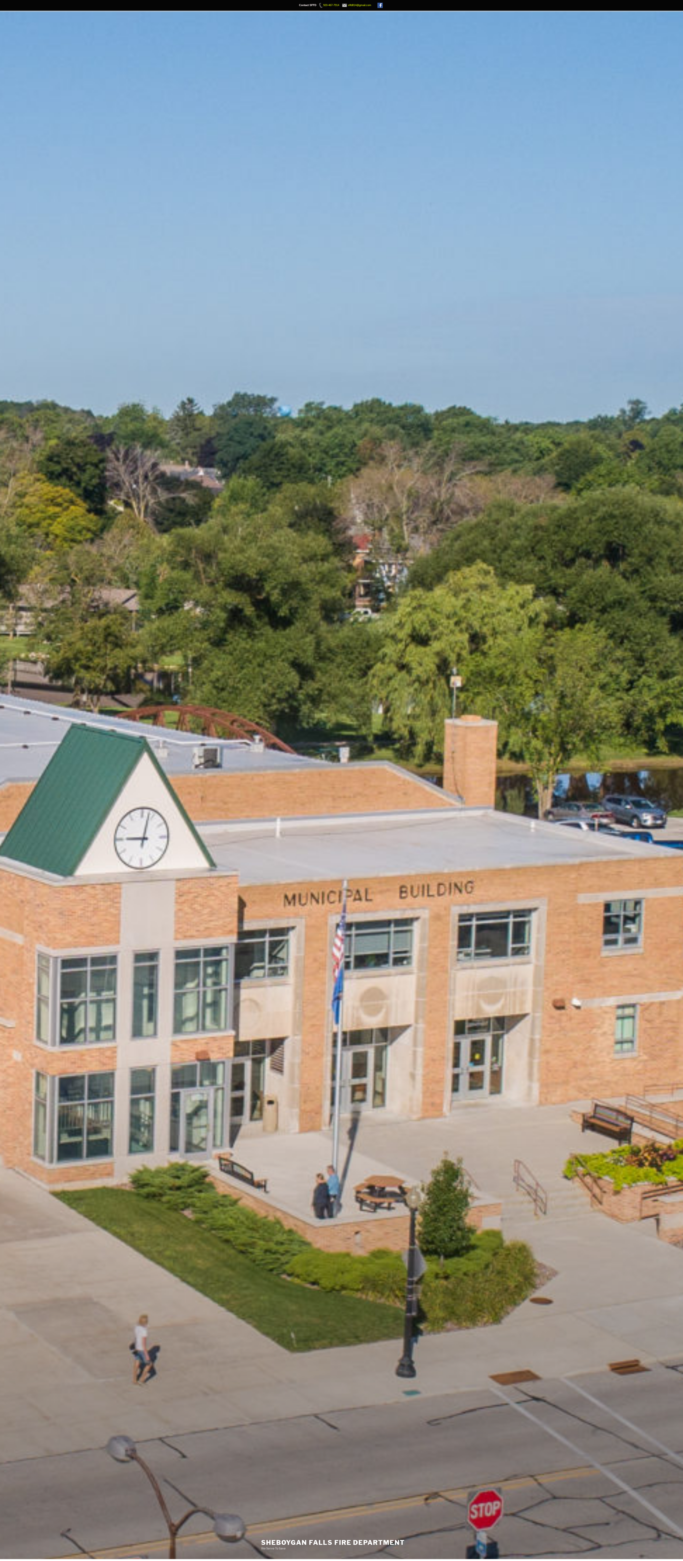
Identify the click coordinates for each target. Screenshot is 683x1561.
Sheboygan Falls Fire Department (333, 1542)
